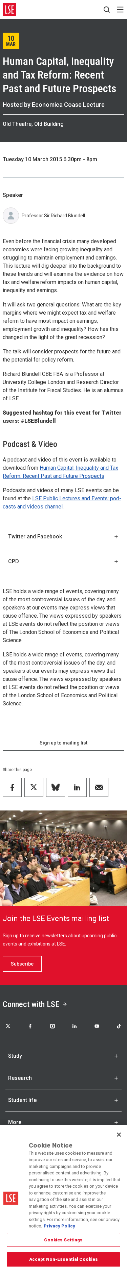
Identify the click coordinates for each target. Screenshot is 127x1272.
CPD (13, 561)
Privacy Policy (59, 1225)
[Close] (118, 1134)
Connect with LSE (31, 1004)
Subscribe (22, 964)
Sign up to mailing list (63, 743)
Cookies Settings (63, 1239)
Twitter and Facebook (35, 536)
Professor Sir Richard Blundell (53, 215)
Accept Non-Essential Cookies (63, 1259)
